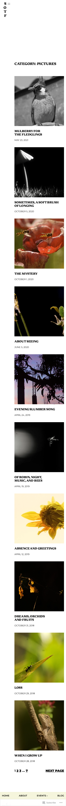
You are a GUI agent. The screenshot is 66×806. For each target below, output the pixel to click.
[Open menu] (9, 4)
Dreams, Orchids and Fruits (29, 618)
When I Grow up (28, 755)
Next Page (55, 771)
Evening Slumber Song (34, 409)
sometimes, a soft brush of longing (36, 204)
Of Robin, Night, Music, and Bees (28, 479)
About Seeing (26, 341)
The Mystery (26, 273)
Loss (18, 687)
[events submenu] (47, 795)
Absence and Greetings (35, 548)
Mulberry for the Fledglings (28, 133)
